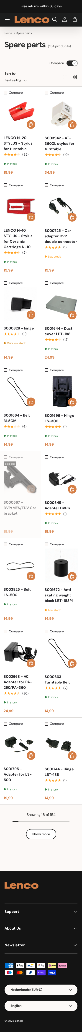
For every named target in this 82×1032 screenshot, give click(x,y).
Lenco (19, 1021)
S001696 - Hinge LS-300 (59, 418)
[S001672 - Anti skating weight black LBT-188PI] (61, 565)
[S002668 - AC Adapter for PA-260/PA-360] (20, 652)
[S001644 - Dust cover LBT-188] (61, 304)
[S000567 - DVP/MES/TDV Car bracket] (20, 478)
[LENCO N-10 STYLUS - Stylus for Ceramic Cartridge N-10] (20, 206)
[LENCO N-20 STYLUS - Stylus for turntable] (20, 114)
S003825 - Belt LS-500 (17, 592)
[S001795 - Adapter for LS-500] (20, 745)
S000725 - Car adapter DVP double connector (61, 236)
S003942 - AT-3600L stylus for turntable (59, 143)
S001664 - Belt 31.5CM (17, 418)
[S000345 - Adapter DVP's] (61, 478)
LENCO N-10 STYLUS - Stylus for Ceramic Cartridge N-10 (18, 238)
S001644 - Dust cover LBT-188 (58, 331)
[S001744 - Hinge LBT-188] (61, 745)
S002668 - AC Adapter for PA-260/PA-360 (18, 682)
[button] (75, 19)
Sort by (10, 73)
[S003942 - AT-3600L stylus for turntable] (61, 114)
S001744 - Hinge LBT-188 (59, 772)
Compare (56, 63)
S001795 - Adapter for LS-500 (18, 774)
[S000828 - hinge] (20, 304)
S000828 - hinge (19, 328)
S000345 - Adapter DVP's (57, 505)
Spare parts (24, 33)
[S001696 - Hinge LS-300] (61, 391)
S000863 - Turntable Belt (57, 679)
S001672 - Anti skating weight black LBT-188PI (59, 595)
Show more (41, 834)
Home (8, 33)
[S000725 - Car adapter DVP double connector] (61, 206)
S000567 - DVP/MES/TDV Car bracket (20, 508)
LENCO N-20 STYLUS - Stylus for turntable (18, 143)
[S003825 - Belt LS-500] (20, 565)
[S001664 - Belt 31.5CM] (20, 391)
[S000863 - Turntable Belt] (61, 653)
